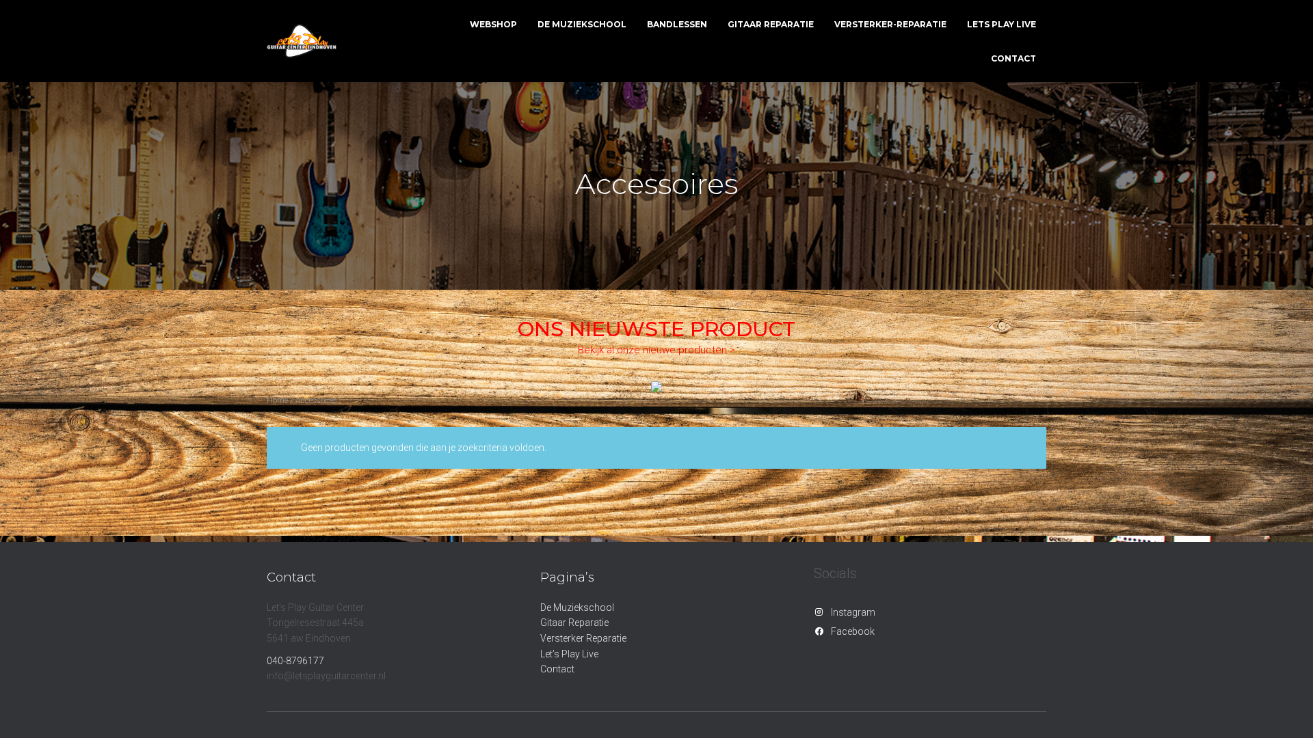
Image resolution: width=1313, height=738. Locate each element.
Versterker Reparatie (583, 638)
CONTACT (1013, 58)
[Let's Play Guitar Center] (301, 41)
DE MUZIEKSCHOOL (582, 24)
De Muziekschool (577, 607)
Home (277, 400)
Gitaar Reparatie (574, 622)
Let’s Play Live (569, 653)
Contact (557, 669)
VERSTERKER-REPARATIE (890, 24)
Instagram (853, 612)
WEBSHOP (493, 24)
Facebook (853, 631)
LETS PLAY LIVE (1001, 24)
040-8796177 (295, 660)
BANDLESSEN (677, 24)
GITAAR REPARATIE (771, 24)
